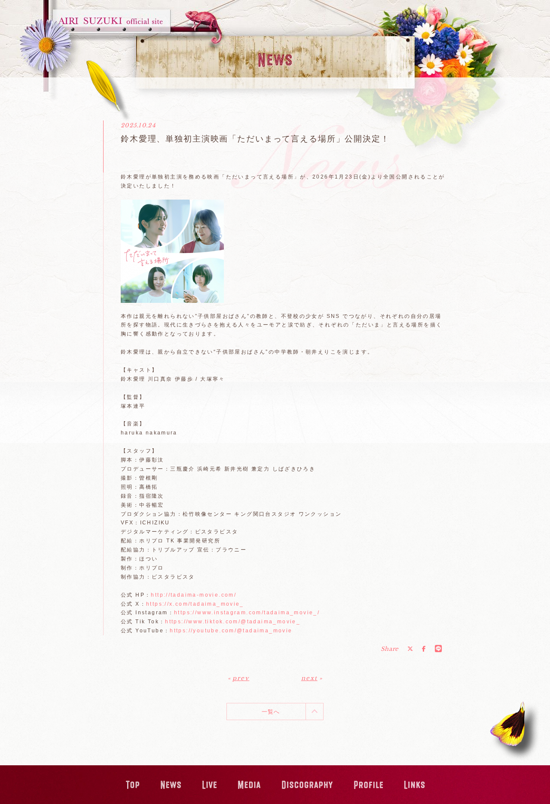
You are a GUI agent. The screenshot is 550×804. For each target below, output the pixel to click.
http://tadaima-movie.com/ (193, 595)
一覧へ (271, 712)
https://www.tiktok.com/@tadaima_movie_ (232, 622)
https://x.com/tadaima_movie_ (195, 604)
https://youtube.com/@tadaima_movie (231, 631)
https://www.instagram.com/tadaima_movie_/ (247, 613)
